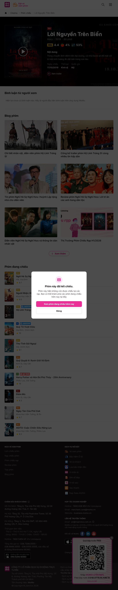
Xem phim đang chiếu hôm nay (59, 304)
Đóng (59, 311)
